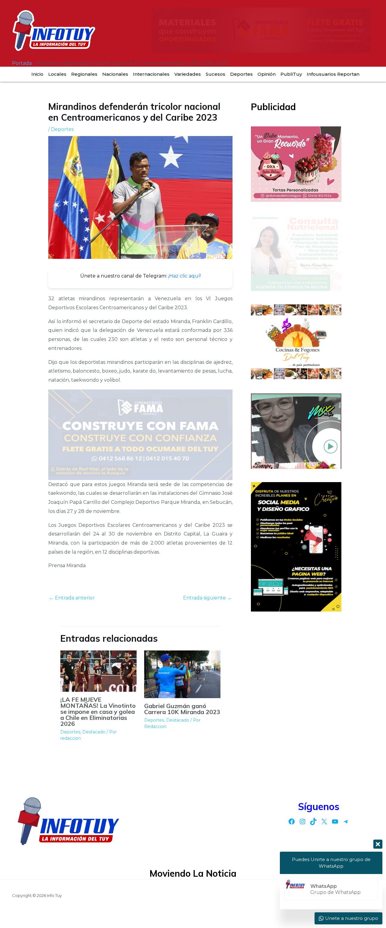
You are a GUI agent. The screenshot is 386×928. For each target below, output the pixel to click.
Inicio (37, 74)
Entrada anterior (72, 598)
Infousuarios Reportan (333, 74)
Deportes (241, 74)
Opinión (267, 74)
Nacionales (115, 74)
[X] (324, 821)
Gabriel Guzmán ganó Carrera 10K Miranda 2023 (182, 709)
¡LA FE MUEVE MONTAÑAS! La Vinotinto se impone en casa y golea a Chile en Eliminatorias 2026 (98, 711)
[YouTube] (335, 821)
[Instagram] (302, 821)
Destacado (93, 732)
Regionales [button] (84, 74)
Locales (57, 74)
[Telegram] (345, 821)
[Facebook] (291, 821)
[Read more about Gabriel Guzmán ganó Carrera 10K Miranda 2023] (182, 674)
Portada (22, 63)
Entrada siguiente (207, 598)
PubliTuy (291, 74)
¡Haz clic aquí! (184, 276)
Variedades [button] (187, 74)
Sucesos (215, 74)
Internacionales (151, 74)
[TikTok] (313, 821)
